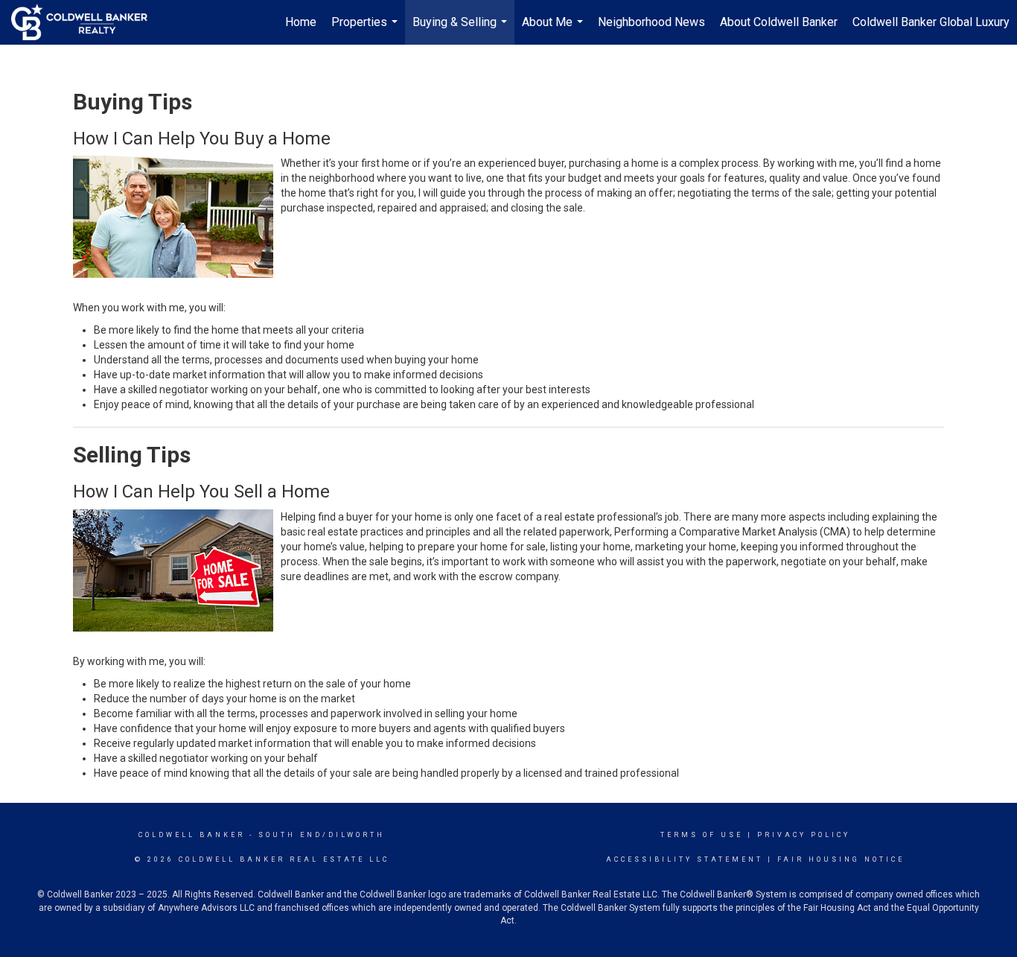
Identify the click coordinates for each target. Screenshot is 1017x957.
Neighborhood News (651, 22)
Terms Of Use (701, 835)
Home (300, 22)
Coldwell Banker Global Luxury (931, 22)
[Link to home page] (86, 22)
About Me (554, 30)
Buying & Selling (461, 30)
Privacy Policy (803, 835)
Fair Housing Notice (841, 859)
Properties (366, 30)
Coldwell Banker (191, 835)
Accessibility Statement (684, 859)
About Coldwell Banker (779, 22)
